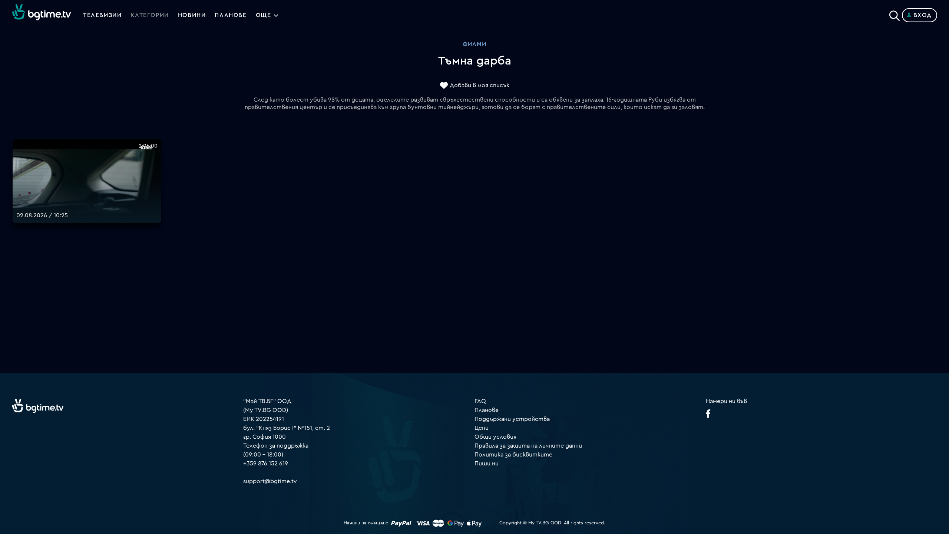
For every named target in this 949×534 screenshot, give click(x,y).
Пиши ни (486, 464)
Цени (481, 428)
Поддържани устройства (512, 419)
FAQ (480, 401)
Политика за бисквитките (513, 455)
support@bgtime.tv (270, 481)
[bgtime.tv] (38, 406)
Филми (474, 44)
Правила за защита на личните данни (528, 446)
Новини (192, 15)
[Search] (894, 13)
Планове (486, 410)
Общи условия (495, 437)
